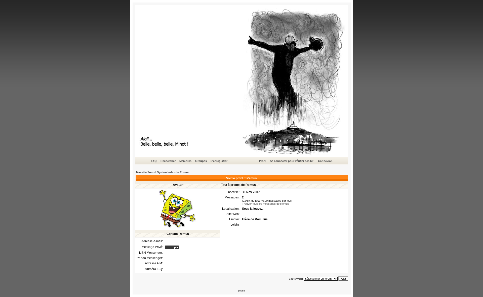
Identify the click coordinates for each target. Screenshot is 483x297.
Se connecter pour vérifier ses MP (292, 160)
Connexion (325, 160)
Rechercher (168, 160)
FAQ (154, 160)
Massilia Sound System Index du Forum (162, 172)
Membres (185, 160)
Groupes (201, 160)
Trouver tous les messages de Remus (265, 203)
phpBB (241, 290)
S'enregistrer (219, 160)
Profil (262, 160)
